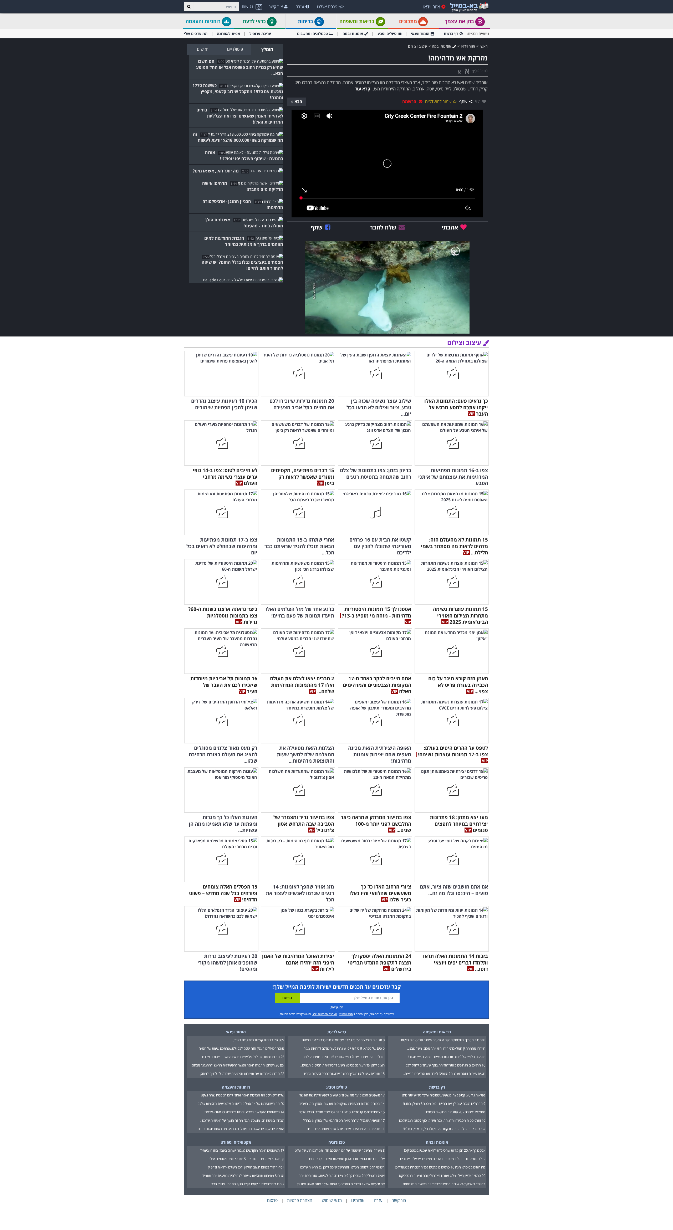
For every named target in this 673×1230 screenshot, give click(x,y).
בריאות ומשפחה (357, 21)
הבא (298, 101)
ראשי (484, 46)
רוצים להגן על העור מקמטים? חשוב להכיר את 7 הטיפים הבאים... (342, 1065)
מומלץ (267, 49)
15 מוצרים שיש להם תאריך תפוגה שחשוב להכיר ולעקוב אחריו (344, 1073)
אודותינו (357, 1200)
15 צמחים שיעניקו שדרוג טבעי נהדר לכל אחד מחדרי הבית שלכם (342, 1112)
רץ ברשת (451, 33)
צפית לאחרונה (228, 33)
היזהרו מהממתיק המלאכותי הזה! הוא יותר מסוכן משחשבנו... (445, 1048)
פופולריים (235, 49)
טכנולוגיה (336, 1142)
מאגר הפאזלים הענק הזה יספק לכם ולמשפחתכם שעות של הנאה (241, 1048)
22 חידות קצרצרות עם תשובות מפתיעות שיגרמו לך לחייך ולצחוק (242, 1073)
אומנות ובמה (353, 33)
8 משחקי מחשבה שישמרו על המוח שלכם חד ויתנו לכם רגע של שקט (340, 1150)
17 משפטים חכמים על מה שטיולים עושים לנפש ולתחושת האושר (342, 1095)
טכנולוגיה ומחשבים (312, 33)
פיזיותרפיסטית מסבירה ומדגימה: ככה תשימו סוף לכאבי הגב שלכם (442, 1120)
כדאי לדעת (255, 21)
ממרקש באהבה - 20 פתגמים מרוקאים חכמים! (455, 1112)
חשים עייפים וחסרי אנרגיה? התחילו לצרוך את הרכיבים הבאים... (443, 1073)
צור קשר (276, 6)
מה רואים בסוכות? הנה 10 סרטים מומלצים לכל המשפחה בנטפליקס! (440, 1167)
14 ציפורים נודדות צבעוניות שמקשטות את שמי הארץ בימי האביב (342, 1103)
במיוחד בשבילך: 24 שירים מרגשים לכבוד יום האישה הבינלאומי (444, 1184)
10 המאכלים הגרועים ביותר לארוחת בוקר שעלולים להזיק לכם (445, 1065)
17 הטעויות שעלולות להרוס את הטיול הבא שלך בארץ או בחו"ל (344, 1120)
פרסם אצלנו (327, 6)
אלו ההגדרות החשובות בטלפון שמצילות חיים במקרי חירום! (346, 1158)
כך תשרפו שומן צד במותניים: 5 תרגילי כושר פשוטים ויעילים (245, 1158)
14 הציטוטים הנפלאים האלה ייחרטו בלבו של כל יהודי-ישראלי (244, 1112)
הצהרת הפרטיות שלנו (324, 1014)
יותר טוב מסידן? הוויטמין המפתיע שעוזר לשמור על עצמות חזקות (443, 1040)
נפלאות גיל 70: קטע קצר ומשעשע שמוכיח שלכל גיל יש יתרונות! (443, 1095)
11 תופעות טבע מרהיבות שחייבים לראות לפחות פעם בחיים (346, 1128)
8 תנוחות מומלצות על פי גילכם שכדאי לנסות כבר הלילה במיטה (343, 1040)
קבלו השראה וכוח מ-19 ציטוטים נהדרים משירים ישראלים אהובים (442, 1158)
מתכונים (408, 21)
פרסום (272, 1200)
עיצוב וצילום (417, 46)
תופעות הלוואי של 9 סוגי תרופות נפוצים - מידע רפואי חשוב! (446, 1056)
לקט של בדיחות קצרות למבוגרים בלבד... (258, 1040)
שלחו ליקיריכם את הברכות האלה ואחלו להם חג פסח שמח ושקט (242, 1095)
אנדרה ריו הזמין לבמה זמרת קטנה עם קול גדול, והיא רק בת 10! (444, 1128)
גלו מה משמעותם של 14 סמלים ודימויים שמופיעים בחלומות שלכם (240, 1103)
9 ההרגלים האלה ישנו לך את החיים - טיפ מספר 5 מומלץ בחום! (444, 1103)
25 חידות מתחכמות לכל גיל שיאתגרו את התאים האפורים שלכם (243, 1056)
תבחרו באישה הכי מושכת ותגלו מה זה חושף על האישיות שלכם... (242, 1120)
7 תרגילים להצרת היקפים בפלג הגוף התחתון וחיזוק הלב (247, 1184)
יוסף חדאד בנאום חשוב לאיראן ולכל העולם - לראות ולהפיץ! (245, 1167)
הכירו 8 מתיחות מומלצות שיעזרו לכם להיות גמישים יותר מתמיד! (242, 1175)
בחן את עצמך (460, 21)
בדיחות (306, 21)
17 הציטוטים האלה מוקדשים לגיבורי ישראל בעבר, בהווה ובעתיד (242, 1150)
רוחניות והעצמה (204, 21)
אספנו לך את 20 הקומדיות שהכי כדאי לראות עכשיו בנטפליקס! (444, 1150)
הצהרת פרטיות (299, 1200)
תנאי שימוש (346, 1014)
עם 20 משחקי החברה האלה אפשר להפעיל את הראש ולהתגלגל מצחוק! (237, 1065)
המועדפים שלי (195, 33)
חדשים (202, 49)
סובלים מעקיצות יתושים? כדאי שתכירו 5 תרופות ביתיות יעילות (344, 1056)
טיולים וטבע (387, 33)
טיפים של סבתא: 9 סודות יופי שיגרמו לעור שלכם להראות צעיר (344, 1048)
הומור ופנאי (420, 33)
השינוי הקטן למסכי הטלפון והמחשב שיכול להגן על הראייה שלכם (342, 1167)
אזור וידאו (431, 6)
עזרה (299, 6)
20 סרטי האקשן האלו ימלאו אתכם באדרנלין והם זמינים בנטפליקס (442, 1175)
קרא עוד (362, 89)
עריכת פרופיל (260, 33)
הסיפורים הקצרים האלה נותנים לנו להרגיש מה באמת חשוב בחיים (241, 1128)
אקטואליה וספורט (236, 1142)
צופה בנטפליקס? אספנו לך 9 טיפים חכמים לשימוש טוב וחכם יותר (342, 1175)
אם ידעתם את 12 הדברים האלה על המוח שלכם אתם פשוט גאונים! (341, 1184)
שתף (463, 101)
